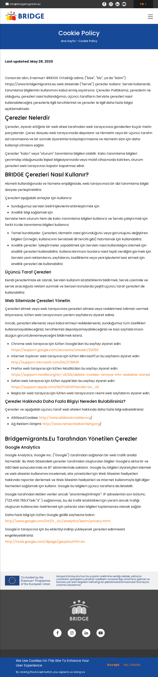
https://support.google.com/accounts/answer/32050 (55, 350)
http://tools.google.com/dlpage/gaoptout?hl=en (45, 541)
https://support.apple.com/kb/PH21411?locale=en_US (55, 387)
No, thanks (132, 664)
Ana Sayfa (68, 41)
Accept (113, 664)
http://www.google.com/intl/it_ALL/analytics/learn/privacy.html (57, 521)
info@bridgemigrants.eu (25, 4)
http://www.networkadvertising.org (71, 423)
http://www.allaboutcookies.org (65, 417)
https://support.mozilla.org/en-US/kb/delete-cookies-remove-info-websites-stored (80, 374)
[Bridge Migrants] (79, 610)
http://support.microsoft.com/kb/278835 (45, 362)
